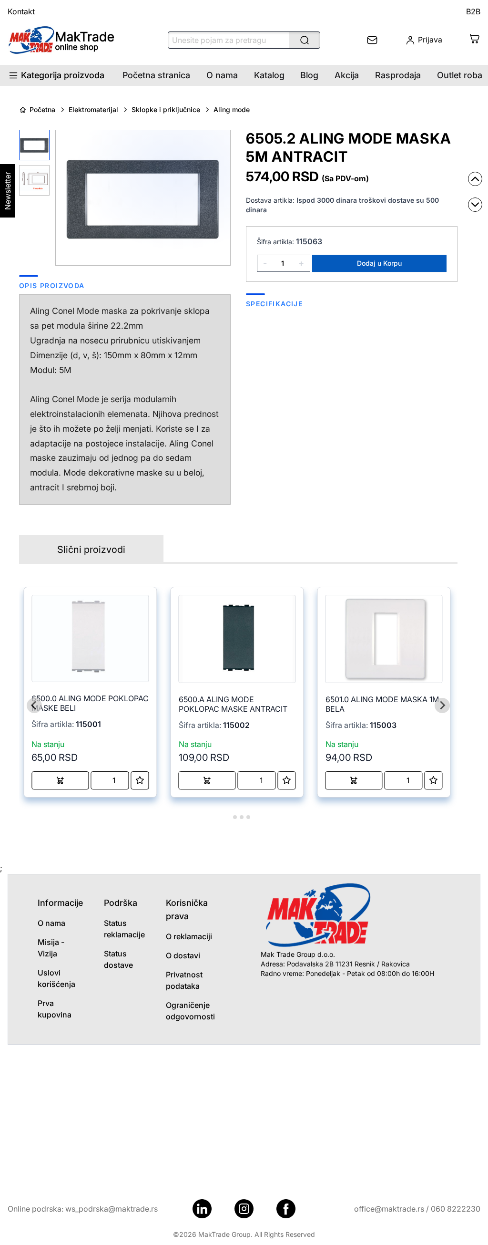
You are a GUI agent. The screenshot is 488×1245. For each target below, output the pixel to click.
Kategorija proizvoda (62, 75)
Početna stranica (156, 75)
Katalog (269, 75)
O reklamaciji (189, 936)
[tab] (228, 817)
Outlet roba (459, 75)
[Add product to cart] (60, 780)
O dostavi (183, 955)
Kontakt (21, 11)
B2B (473, 11)
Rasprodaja (398, 75)
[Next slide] (442, 705)
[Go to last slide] (34, 705)
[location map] (244, 1116)
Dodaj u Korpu (379, 263)
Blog (309, 75)
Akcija (347, 75)
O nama (222, 75)
